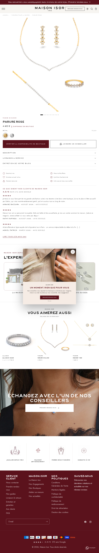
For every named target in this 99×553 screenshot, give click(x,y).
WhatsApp (92, 548)
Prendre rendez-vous (49, 297)
